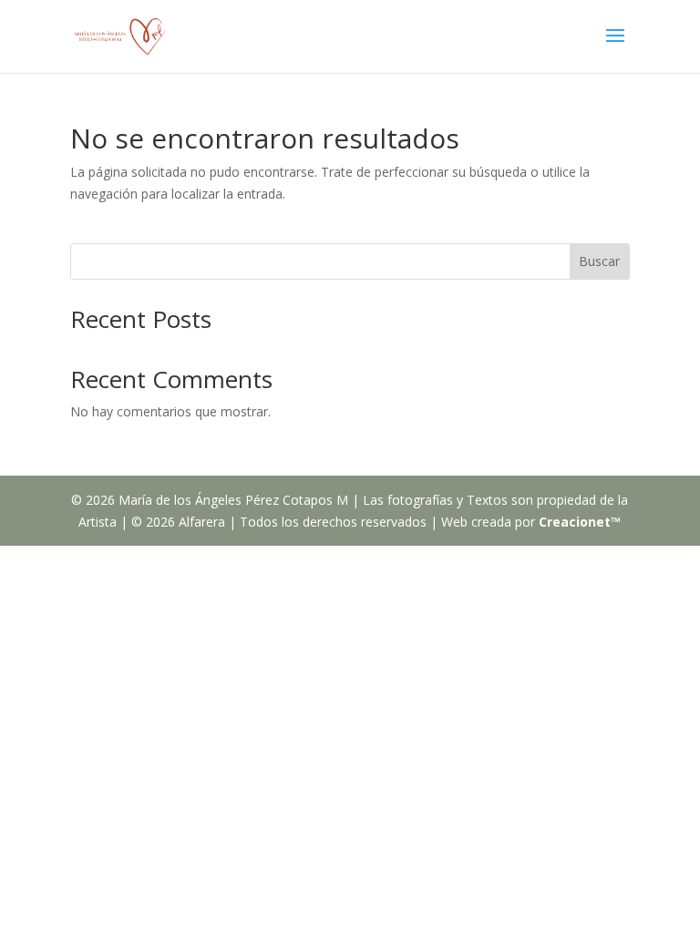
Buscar (599, 261)
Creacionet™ (580, 521)
